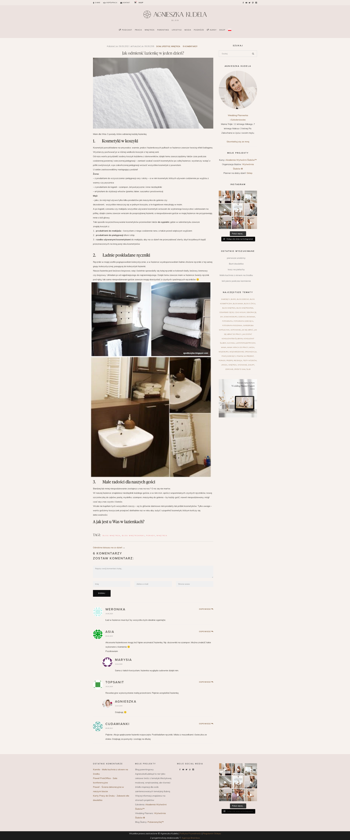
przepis (229, 360)
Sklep (249, 173)
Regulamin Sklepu (212, 833)
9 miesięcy (225, 299)
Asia (109, 632)
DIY (221, 317)
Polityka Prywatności (190, 833)
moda (251, 347)
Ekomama (251, 317)
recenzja (238, 360)
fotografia (227, 321)
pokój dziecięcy (229, 356)
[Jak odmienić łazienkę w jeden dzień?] (153, 319)
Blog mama (238, 304)
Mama (223, 347)
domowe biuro (230, 317)
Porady (150, 536)
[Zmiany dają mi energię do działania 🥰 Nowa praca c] (238, 222)
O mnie (97, 3)
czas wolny (240, 312)
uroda (224, 365)
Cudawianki (117, 724)
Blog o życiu (249, 304)
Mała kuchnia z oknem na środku (236, 275)
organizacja (251, 352)
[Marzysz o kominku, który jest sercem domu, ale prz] (225, 197)
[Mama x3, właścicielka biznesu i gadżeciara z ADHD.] (251, 210)
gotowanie (236, 330)
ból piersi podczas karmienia (236, 281)
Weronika (115, 609)
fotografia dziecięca (243, 321)
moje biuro (224, 352)
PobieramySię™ (156, 822)
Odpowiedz (205, 609)
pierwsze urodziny (236, 258)
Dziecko (242, 317)
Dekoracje (251, 312)
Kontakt (126, 3)
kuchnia (231, 343)
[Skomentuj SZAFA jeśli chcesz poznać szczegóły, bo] (251, 222)
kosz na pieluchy (236, 269)
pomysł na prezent (245, 356)
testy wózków (250, 360)
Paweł (96, 787)
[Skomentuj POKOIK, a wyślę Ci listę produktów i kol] (225, 210)
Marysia (123, 660)
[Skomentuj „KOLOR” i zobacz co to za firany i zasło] (251, 197)
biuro (233, 299)
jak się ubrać (247, 330)
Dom (158, 46)
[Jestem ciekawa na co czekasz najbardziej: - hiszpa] (225, 222)
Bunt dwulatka (236, 263)
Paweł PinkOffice (102, 778)
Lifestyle (166, 46)
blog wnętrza (111, 536)
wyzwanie (242, 365)
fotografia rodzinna (232, 325)
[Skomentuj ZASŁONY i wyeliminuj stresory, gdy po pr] (238, 210)
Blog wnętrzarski (133, 536)
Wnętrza (175, 46)
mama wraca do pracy (237, 347)
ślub (248, 369)
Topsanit (114, 682)
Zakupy (251, 365)
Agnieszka (125, 702)
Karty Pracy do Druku (104, 795)
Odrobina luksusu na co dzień (107, 547)
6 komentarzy (190, 46)
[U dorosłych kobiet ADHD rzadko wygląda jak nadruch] (238, 197)
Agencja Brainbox (191, 837)
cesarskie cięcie (226, 312)
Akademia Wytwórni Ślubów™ (241, 160)
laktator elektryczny (245, 343)
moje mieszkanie (237, 352)
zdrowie (229, 369)
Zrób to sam (239, 369)
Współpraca (111, 3)
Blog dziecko (243, 299)
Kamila (96, 769)
